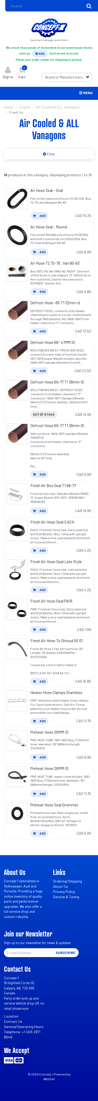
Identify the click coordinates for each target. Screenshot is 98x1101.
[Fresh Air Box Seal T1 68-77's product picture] (17, 493)
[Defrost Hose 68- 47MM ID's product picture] (17, 350)
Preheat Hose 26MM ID (49, 732)
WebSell (49, 1079)
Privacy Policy (64, 891)
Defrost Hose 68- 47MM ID (52, 342)
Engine (24, 107)
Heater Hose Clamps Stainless (56, 692)
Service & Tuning (66, 897)
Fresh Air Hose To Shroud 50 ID (56, 640)
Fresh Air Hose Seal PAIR (51, 601)
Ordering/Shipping (67, 881)
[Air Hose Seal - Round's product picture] (17, 235)
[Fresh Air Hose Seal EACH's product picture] (17, 530)
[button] (22, 71)
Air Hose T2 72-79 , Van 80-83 (55, 263)
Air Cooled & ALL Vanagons (58, 107)
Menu (87, 92)
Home (8, 107)
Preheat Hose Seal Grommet (54, 804)
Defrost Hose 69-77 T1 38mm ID (57, 382)
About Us (60, 886)
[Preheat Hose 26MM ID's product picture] (17, 740)
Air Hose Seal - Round (48, 226)
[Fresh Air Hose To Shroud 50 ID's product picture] (17, 648)
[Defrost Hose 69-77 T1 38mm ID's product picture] (17, 390)
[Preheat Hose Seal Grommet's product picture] (17, 813)
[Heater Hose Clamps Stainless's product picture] (17, 700)
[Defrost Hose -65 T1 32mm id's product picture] (17, 311)
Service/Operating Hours (23, 1026)
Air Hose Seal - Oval (46, 190)
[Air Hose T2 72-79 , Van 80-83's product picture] (17, 271)
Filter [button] (50, 154)
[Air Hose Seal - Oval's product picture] (17, 198)
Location (11, 1016)
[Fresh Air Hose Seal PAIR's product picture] (17, 609)
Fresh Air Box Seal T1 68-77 (53, 485)
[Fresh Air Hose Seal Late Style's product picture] (17, 569)
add (42, 215)
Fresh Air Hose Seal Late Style (56, 561)
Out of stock (44, 414)
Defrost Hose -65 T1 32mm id (55, 302)
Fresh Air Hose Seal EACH (52, 522)
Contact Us (13, 1021)
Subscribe (65, 952)
